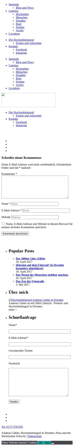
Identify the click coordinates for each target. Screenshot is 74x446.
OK (40, 442)
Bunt (18, 23)
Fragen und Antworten (28, 43)
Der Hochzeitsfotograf (21, 39)
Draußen (21, 20)
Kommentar (9, 173)
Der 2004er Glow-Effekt (30, 258)
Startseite (14, 4)
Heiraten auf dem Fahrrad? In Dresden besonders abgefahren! (40, 267)
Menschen (21, 17)
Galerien (13, 10)
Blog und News (25, 7)
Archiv (20, 30)
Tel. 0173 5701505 (12, 426)
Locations (14, 33)
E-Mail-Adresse (11, 210)
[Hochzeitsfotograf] (36, 299)
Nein (47, 442)
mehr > (13, 309)
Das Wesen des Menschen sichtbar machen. (42, 274)
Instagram (21, 52)
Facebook (21, 49)
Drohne (20, 27)
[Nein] (52, 443)
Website (5, 217)
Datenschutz (35, 436)
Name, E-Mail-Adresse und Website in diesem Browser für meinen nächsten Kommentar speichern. (37, 225)
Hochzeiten (22, 14)
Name (5, 203)
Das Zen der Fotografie (30, 281)
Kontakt (13, 46)
